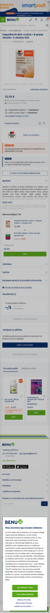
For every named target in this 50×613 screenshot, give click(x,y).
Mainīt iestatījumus (22, 606)
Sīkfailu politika (24, 600)
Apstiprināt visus (25, 588)
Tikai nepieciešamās (25, 594)
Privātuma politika (24, 603)
